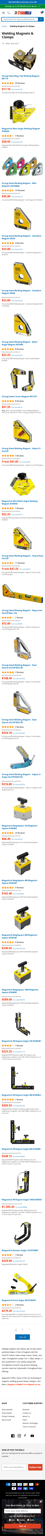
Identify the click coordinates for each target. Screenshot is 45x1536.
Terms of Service (29, 1427)
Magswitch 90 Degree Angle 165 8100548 (21, 1041)
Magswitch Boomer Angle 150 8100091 (20, 1250)
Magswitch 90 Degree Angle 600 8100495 (21, 1149)
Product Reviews (8, 1416)
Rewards (26, 1409)
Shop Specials (7, 1409)
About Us (26, 1416)
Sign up (22, 1526)
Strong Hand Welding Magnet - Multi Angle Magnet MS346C (19, 343)
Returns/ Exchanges (30, 1423)
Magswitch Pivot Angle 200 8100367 (19, 1300)
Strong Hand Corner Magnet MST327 (19, 396)
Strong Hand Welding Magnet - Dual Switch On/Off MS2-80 (19, 666)
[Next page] (29, 1329)
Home (4, 26)
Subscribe (35, 1467)
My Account (6, 1420)
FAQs (25, 1420)
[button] (10, 43)
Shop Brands (7, 1413)
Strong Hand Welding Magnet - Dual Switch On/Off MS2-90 (19, 721)
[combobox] (20, 19)
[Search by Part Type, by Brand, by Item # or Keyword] (41, 19)
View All (22, 1337)
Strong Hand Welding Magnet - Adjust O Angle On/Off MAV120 (21, 775)
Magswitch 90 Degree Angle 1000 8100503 (22, 1199)
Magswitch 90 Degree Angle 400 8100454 (21, 1095)
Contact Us (27, 1413)
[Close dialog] (40, 1501)
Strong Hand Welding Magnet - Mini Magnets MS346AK (19, 184)
